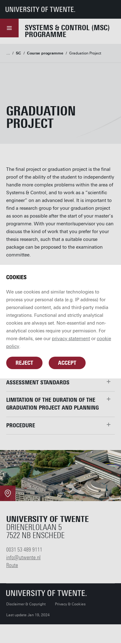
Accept (67, 362)
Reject (24, 362)
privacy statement (71, 338)
